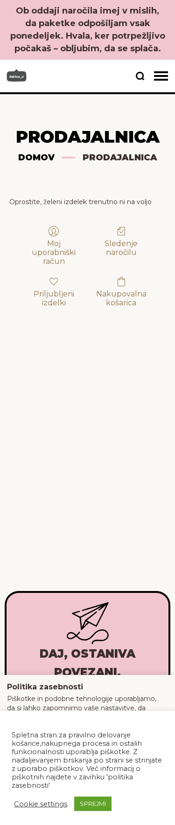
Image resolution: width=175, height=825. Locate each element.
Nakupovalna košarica (121, 298)
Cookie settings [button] (40, 804)
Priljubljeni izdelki (54, 298)
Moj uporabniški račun (54, 252)
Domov (36, 157)
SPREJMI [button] (93, 803)
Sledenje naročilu (121, 248)
